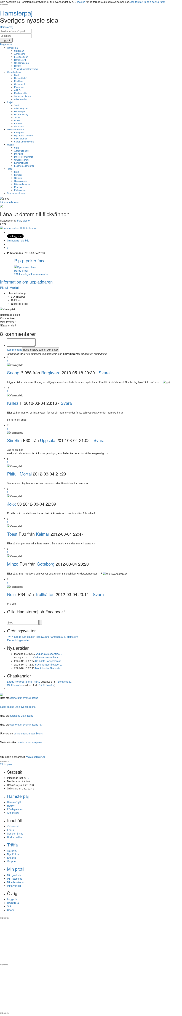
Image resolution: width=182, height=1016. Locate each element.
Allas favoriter (20, 99)
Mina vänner (14, 885)
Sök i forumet (20, 138)
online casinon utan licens (28, 733)
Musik (17, 120)
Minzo (12, 564)
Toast (12, 534)
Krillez (12, 403)
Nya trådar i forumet (23, 135)
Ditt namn (18, 153)
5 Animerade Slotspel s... (49, 664)
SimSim (14, 440)
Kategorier (19, 87)
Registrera (13, 903)
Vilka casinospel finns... (47, 657)
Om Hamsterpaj (21, 62)
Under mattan (15, 837)
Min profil (15, 869)
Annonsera (19, 53)
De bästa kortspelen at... (49, 661)
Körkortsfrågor (21, 162)
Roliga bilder (20, 77)
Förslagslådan (21, 56)
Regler (17, 65)
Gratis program (21, 159)
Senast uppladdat (22, 96)
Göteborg (45, 564)
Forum (11, 830)
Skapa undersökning (24, 141)
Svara (104, 372)
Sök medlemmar (22, 183)
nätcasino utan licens (21, 715)
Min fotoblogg (14, 878)
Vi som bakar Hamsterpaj (26, 68)
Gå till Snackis (46, 685)
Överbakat (19, 126)
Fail (19, 220)
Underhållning (14, 71)
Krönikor (18, 123)
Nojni (12, 594)
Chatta (11, 910)
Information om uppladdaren (26, 282)
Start (16, 74)
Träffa (9, 168)
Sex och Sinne (15, 833)
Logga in (12, 899)
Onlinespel (19, 83)
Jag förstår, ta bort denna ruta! (147, 2)
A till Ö (17, 90)
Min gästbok (14, 875)
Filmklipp (18, 80)
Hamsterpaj (12, 47)
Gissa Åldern (20, 180)
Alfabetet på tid (21, 150)
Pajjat (10, 102)
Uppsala (47, 440)
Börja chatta (64, 681)
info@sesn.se (123, 915)
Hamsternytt (20, 59)
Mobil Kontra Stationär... (48, 668)
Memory (18, 186)
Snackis (18, 174)
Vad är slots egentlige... (49, 654)
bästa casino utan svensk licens (18, 706)
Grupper (12, 861)
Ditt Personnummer (23, 156)
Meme (26, 220)
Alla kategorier (21, 108)
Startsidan (19, 50)
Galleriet (18, 177)
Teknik (17, 117)
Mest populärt (20, 93)
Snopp (13, 372)
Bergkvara (50, 372)
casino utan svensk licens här (25, 724)
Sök (9, 906)
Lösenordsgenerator (24, 165)
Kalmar (42, 534)
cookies (81, 2)
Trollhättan (45, 594)
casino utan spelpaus (30, 742)
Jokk (11, 504)
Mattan (10, 144)
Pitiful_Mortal (9, 287)
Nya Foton (13, 854)
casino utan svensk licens (23, 698)
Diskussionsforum (15, 129)
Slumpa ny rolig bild (18, 240)
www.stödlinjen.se (36, 756)
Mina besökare (15, 882)
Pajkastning (20, 189)
